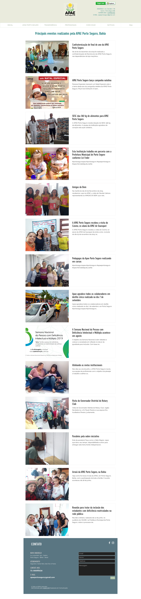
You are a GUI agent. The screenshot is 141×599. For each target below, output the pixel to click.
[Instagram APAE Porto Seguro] (113, 542)
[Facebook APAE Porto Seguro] (109, 542)
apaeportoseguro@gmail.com (106, 15)
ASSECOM (46, 588)
